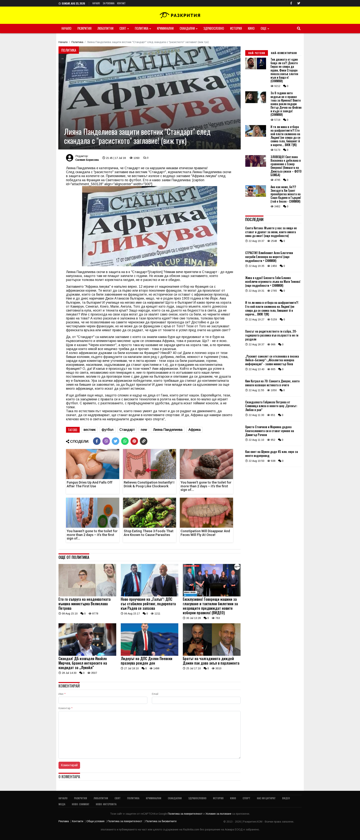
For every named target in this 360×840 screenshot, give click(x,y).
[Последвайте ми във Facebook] (291, 3)
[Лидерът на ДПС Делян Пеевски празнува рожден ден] (149, 654)
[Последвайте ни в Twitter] (299, 3)
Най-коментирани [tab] (284, 53)
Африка (194, 430)
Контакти (77, 821)
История (236, 28)
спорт (246, 798)
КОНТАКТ (121, 3)
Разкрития (84, 28)
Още (263, 28)
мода (61, 804)
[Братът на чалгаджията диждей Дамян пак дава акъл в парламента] (212, 654)
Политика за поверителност (185, 813)
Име (61, 694)
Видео (286, 798)
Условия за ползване (219, 813)
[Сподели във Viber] (106, 441)
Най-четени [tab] (256, 53)
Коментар (65, 708)
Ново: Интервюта (106, 804)
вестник (90, 430)
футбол (107, 430)
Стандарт (127, 430)
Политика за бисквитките (161, 821)
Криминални (165, 28)
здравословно (213, 28)
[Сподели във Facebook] (96, 441)
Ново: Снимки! (80, 804)
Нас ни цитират (266, 798)
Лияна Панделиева (167, 430)
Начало (96, 3)
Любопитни (105, 28)
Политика (141, 28)
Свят (122, 28)
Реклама (63, 821)
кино (251, 28)
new (144, 430)
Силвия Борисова (87, 159)
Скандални (187, 28)
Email (155, 694)
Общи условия (95, 821)
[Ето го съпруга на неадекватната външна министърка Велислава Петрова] (87, 595)
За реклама (108, 3)
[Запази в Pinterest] (134, 441)
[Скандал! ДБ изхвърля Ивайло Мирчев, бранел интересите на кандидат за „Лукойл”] (87, 654)
